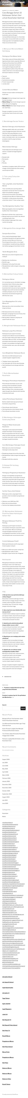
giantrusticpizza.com (8, 962)
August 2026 (6, 759)
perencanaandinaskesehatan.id (10, 830)
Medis (4, 816)
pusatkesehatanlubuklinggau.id (11, 870)
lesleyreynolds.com (7, 945)
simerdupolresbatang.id (8, 899)
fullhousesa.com (6, 920)
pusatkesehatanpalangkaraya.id (11, 882)
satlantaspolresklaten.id (9, 901)
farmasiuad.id (21, 884)
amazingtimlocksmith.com (9, 924)
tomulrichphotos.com (19, 945)
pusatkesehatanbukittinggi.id (10, 862)
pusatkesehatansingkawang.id (10, 880)
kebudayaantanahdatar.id (9, 895)
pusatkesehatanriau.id (8, 843)
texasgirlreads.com (7, 906)
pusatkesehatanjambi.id (8, 845)
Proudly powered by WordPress (10, 1094)
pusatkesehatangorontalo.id (10, 853)
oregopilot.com (13, 950)
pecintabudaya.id (7, 885)
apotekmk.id (13, 884)
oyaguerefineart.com (17, 920)
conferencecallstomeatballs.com (11, 964)
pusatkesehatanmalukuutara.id (10, 851)
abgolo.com (5, 950)
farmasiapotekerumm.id (9, 933)
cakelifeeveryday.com (8, 935)
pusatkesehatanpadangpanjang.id (11, 864)
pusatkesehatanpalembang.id (10, 868)
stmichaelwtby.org (7, 966)
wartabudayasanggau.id (8, 897)
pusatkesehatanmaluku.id (9, 849)
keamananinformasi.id (19, 966)
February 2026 (6, 778)
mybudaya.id (19, 895)
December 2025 (6, 784)
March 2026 (5, 775)
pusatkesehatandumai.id (9, 866)
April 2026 (5, 772)
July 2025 (5, 800)
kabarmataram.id (20, 933)
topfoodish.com (18, 941)
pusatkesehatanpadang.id (9, 861)
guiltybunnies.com (7, 914)
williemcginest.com (18, 906)
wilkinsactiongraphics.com (9, 912)
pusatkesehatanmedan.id (9, 857)
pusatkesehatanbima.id (8, 878)
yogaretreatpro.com (7, 956)
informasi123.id (16, 968)
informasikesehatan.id (8, 931)
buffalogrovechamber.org (9, 903)
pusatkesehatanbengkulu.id (10, 847)
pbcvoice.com (15, 922)
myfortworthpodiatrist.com (9, 954)
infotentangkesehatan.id (9, 929)
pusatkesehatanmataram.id (9, 876)
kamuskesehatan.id (20, 931)
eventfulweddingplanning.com (10, 947)
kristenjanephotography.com (10, 958)
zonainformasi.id (6, 968)
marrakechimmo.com (8, 926)
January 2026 (6, 781)
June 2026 (5, 765)
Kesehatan (8, 676)
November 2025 (6, 787)
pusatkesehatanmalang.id (9, 874)
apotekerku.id (6, 884)
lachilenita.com (20, 949)
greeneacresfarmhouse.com (10, 916)
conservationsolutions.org (9, 939)
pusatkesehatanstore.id (8, 826)
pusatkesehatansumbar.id (9, 838)
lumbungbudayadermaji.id (9, 891)
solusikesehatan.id (7, 822)
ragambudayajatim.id (17, 885)
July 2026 (5, 762)
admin (16, 10)
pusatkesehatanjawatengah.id (10, 841)
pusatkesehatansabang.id (9, 855)
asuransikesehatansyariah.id (10, 824)
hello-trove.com (6, 943)
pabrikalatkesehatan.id (8, 828)
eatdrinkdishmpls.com (8, 905)
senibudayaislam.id (7, 893)
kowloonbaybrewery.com (9, 949)
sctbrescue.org (6, 960)
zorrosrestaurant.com (8, 908)
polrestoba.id (19, 927)
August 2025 (6, 797)
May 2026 (5, 768)
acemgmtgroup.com (18, 914)
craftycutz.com (19, 905)
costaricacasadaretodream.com (11, 952)
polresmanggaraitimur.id (9, 927)
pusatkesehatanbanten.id (9, 832)
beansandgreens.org (8, 937)
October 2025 (6, 791)
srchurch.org (14, 960)
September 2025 (7, 794)
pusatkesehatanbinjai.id (8, 859)
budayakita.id (6, 887)
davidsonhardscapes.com (9, 910)
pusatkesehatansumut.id (9, 836)
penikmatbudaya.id (7, 889)
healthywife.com (7, 922)
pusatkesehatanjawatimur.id (10, 834)
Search (4, 705)
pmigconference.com (17, 943)
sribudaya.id (19, 897)
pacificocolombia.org (8, 941)
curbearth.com (21, 939)
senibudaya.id (13, 887)
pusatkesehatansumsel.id (9, 839)
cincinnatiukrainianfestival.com (11, 918)
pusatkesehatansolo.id (8, 872)
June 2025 (5, 803)
